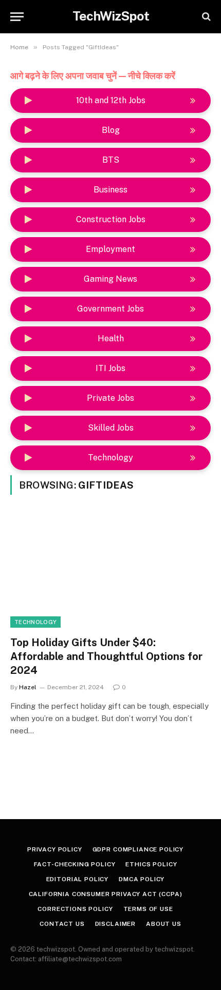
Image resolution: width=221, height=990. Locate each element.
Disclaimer (115, 923)
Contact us (62, 923)
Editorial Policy (77, 879)
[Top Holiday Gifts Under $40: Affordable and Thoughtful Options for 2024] (110, 571)
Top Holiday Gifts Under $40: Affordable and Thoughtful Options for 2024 (106, 656)
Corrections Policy (75, 909)
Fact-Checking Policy (75, 864)
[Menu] (17, 16)
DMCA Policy (141, 879)
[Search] (205, 16)
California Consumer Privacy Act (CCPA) (105, 894)
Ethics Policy (151, 864)
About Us (163, 923)
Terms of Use (148, 909)
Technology (35, 622)
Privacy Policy (54, 849)
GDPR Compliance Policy (138, 849)
